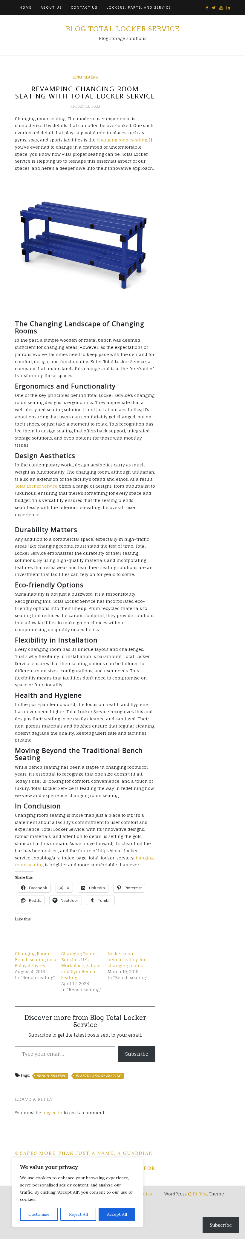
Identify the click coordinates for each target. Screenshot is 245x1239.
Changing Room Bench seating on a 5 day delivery (35, 959)
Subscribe (136, 1054)
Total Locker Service (36, 485)
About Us (51, 7)
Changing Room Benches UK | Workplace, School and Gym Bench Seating (81, 965)
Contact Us (84, 7)
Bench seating (85, 77)
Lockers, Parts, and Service (138, 7)
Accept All (117, 1214)
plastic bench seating (99, 1076)
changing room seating (122, 139)
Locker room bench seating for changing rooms (127, 959)
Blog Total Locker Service (122, 29)
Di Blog (200, 1193)
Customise (39, 1214)
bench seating (51, 1076)
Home (25, 7)
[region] (77, 1192)
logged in (52, 1112)
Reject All (78, 1214)
